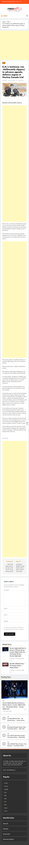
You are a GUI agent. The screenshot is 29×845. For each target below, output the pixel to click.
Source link (5, 438)
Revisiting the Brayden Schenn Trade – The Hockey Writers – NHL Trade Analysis (11, 1)
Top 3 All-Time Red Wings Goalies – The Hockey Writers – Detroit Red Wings (16, 737)
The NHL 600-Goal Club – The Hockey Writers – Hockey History (17, 666)
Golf (5, 792)
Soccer (6, 808)
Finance (6, 786)
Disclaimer (5, 829)
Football (6, 789)
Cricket (6, 783)
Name (6, 608)
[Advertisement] (14, 45)
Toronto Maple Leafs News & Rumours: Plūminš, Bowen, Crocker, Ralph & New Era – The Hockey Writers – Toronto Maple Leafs (18, 652)
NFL (5, 802)
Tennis (5, 811)
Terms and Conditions (8, 839)
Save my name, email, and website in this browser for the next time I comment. (14, 628)
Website (6, 621)
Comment (7, 590)
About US (5, 823)
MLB (5, 795)
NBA (5, 798)
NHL (4, 63)
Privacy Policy (6, 834)
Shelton (5, 80)
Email (6, 615)
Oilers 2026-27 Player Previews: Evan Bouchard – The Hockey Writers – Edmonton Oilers (17, 745)
